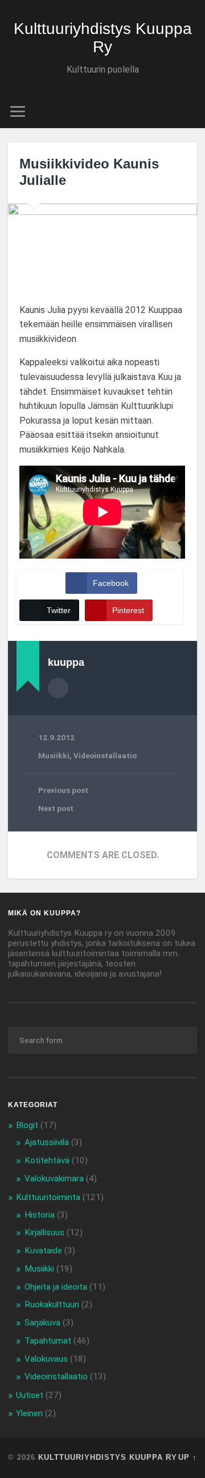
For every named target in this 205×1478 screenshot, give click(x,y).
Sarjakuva (42, 1322)
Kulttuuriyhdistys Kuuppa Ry (103, 38)
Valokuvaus (46, 1359)
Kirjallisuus (44, 1232)
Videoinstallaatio (105, 755)
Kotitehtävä (46, 1160)
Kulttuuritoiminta (48, 1197)
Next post (55, 808)
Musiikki (53, 755)
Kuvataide (43, 1250)
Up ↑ (187, 1457)
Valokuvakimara (54, 1178)
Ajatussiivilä (46, 1142)
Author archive (58, 688)
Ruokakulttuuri (51, 1304)
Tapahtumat (47, 1341)
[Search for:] (102, 1040)
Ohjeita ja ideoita (55, 1287)
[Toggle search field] (188, 111)
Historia (39, 1215)
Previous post (63, 790)
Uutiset (29, 1395)
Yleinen (29, 1413)
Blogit (27, 1125)
